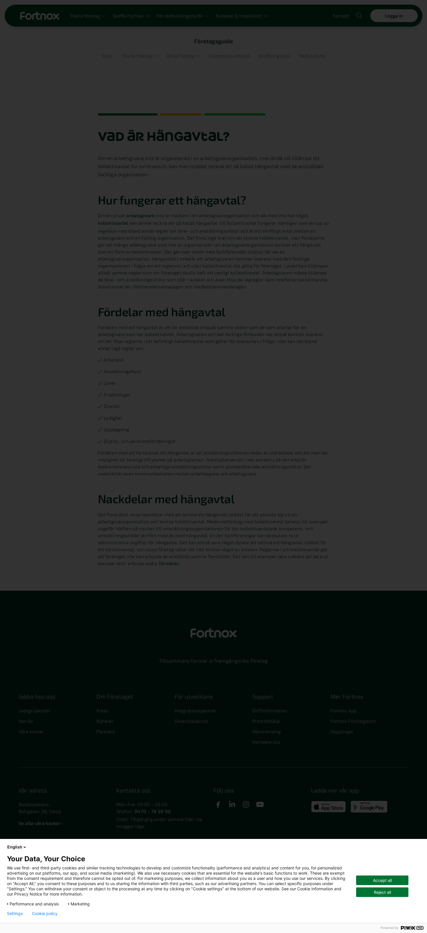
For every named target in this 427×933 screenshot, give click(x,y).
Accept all (382, 880)
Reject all (382, 892)
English (14, 846)
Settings (15, 913)
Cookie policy (45, 913)
